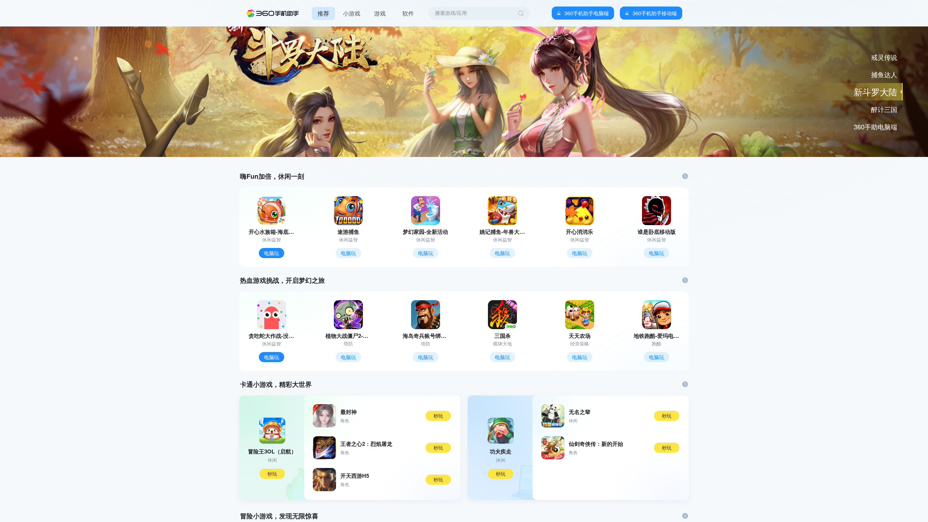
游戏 (380, 13)
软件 (408, 13)
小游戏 (351, 13)
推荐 (323, 13)
